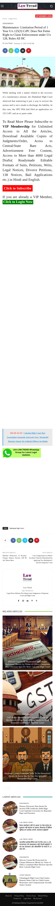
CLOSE (50, 16)
